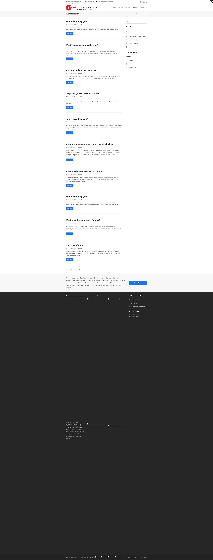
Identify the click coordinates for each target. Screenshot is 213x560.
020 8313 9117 (134, 303)
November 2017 (132, 60)
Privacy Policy (134, 557)
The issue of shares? (75, 245)
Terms (140, 557)
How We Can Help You (133, 40)
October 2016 (131, 64)
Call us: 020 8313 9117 (88, 1)
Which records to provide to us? (81, 70)
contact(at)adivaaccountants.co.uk (139, 306)
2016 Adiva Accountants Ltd (78, 557)
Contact (145, 557)
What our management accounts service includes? (90, 144)
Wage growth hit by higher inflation (137, 36)
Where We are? (131, 47)
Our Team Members (133, 43)
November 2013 (132, 67)
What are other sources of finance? (83, 220)
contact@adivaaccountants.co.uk (105, 1)
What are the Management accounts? (84, 171)
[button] (147, 7)
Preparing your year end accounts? (83, 93)
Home (137, 13)
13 (79, 269)
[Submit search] (145, 22)
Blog (128, 557)
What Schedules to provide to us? (82, 45)
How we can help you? (77, 21)
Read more (69, 33)
